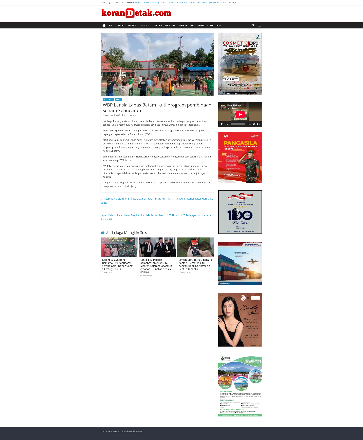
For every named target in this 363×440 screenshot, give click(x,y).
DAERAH (120, 25)
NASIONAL (170, 25)
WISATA (156, 25)
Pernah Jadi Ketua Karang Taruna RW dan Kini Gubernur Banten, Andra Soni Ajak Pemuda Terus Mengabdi (185, 2)
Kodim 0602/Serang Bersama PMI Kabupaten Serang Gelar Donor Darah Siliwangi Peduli (118, 264)
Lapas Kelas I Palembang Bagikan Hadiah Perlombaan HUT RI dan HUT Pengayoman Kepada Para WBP (156, 217)
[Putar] (222, 124)
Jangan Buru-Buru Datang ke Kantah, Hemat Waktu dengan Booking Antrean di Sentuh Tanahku (196, 264)
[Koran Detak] (104, 25)
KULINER (132, 25)
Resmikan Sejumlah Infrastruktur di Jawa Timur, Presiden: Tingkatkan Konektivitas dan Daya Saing (157, 200)
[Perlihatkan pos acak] (259, 25)
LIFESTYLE (144, 25)
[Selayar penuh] (258, 124)
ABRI (111, 25)
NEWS (118, 100)
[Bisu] (254, 124)
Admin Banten (130, 115)
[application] (240, 114)
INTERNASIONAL (187, 25)
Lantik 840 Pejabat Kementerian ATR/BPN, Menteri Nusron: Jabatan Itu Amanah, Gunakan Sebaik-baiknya (156, 266)
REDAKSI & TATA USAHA (209, 25)
